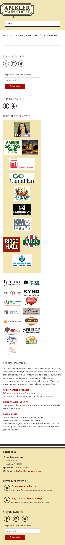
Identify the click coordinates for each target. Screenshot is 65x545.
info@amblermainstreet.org (27, 471)
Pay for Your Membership (27, 498)
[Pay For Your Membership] (7, 500)
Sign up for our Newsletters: (18, 74)
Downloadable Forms (24, 486)
